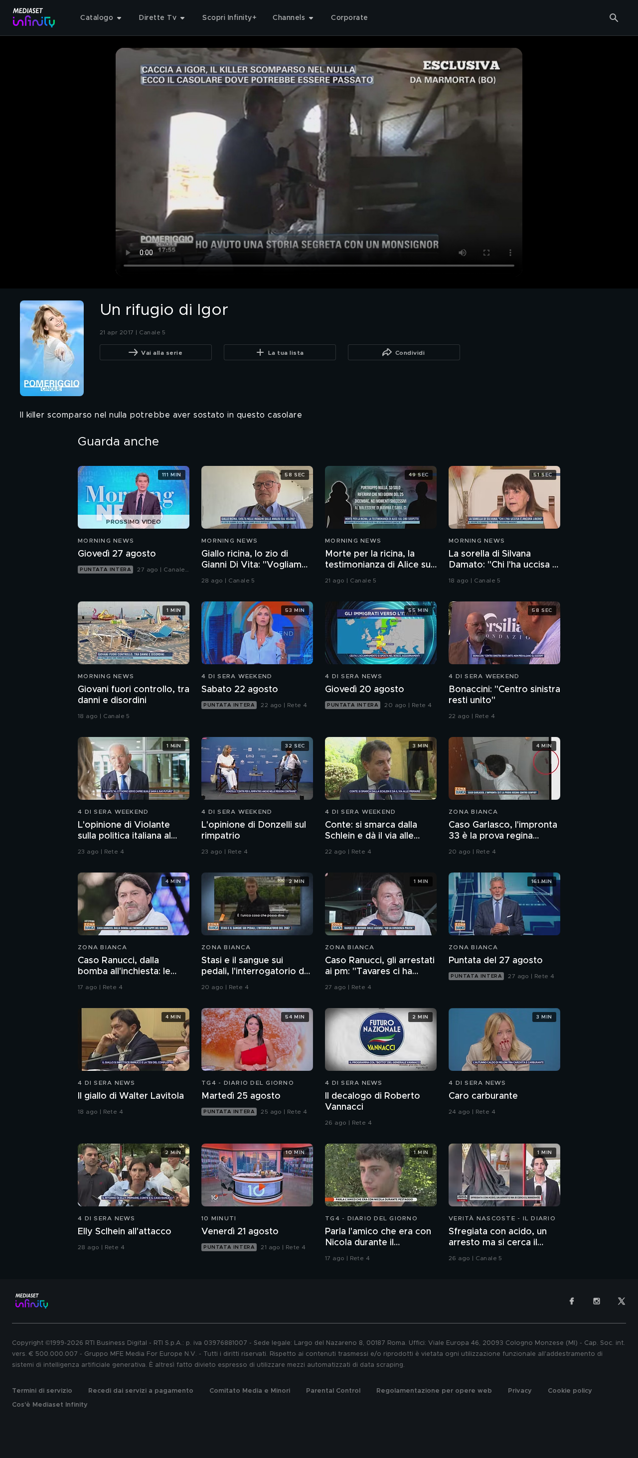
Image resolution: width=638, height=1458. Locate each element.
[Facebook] (571, 1301)
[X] (621, 1301)
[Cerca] (614, 18)
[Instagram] (596, 1301)
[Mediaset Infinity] (34, 17)
